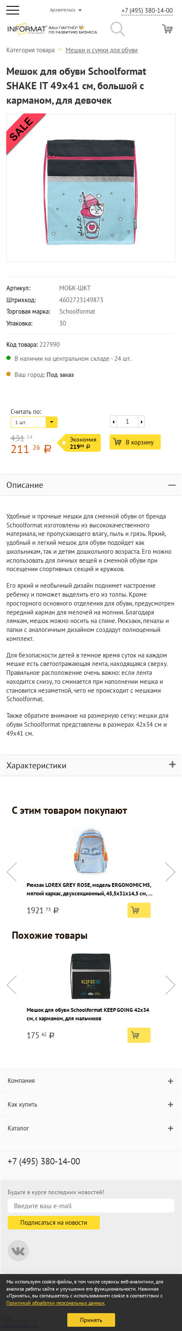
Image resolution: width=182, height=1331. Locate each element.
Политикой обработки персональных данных (55, 1303)
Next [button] (170, 871)
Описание (24, 484)
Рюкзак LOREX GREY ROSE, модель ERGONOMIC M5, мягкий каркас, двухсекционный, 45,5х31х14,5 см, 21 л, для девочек (90, 889)
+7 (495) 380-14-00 (147, 10)
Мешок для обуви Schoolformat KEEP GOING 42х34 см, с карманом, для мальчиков (88, 1014)
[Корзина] (167, 28)
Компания (21, 1080)
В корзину (140, 442)
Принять (91, 1320)
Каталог (18, 1128)
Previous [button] (11, 871)
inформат (52, 32)
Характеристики (36, 765)
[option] (91, 188)
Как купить (22, 1104)
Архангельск (62, 10)
